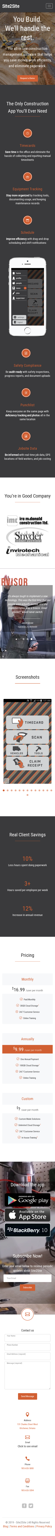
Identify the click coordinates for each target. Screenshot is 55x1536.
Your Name (11, 1336)
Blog (5, 1526)
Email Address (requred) (16, 1354)
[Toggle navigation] (49, 6)
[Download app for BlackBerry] (27, 1230)
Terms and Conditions (22, 1526)
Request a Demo (27, 78)
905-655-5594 (27, 1490)
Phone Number (12, 1345)
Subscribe (27, 1287)
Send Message (27, 1396)
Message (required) (14, 1363)
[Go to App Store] (27, 1215)
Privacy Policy (44, 1526)
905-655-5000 (27, 1468)
